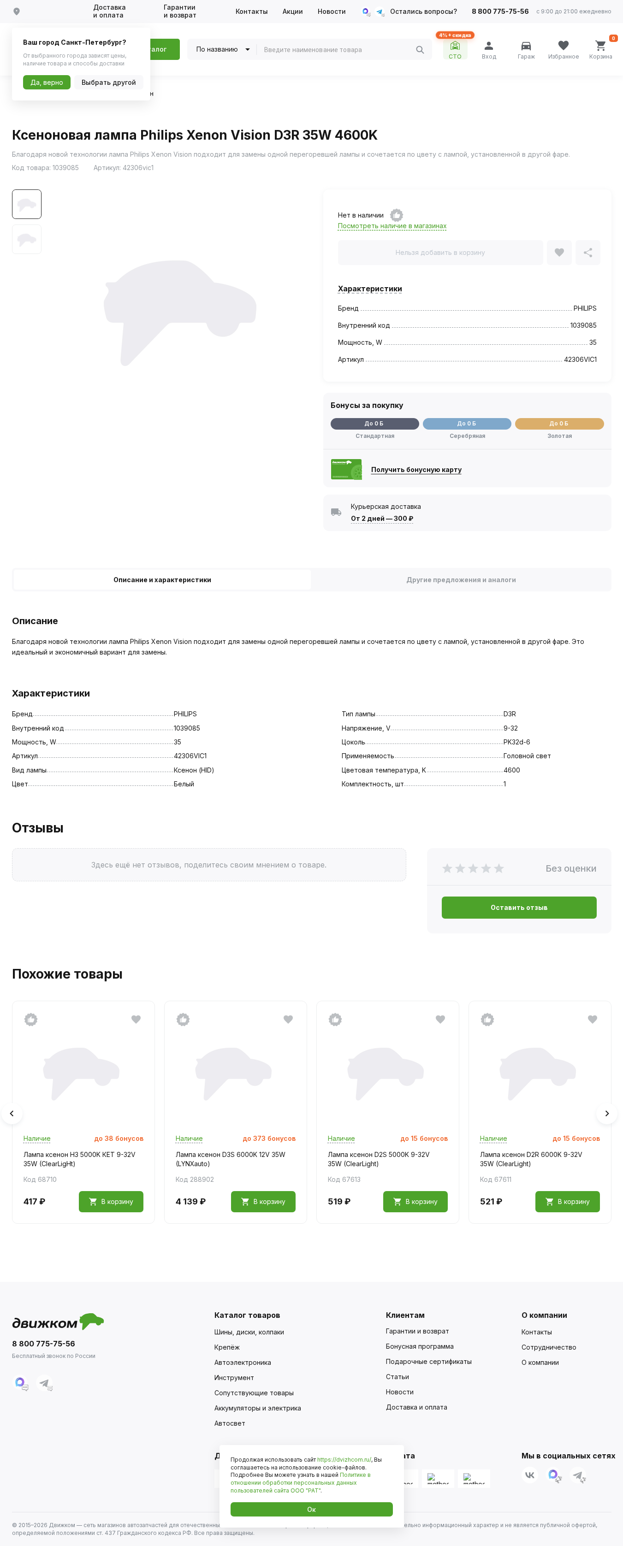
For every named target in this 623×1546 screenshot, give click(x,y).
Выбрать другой (109, 82)
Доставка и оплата (109, 11)
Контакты (252, 11)
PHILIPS (585, 308)
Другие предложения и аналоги (461, 580)
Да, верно (46, 82)
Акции (293, 11)
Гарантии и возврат (180, 11)
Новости (332, 11)
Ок (311, 1509)
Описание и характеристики (162, 580)
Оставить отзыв (519, 907)
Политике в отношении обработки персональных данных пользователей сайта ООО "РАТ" (301, 1482)
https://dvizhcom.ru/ (344, 1459)
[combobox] (339, 50)
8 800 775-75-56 (500, 11)
